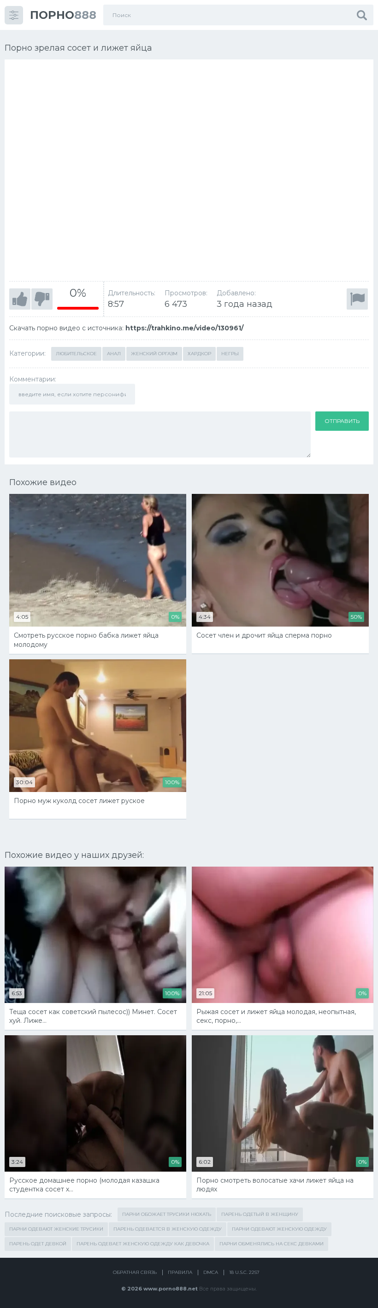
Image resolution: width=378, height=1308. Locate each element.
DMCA (210, 1272)
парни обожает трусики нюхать (166, 1214)
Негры (230, 354)
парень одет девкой (37, 1244)
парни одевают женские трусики (56, 1229)
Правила (180, 1272)
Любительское (76, 354)
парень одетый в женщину (259, 1214)
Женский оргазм (154, 354)
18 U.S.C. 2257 (244, 1272)
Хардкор (199, 354)
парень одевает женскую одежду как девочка (143, 1244)
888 (63, 15)
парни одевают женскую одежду (279, 1229)
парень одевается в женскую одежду (167, 1229)
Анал (114, 354)
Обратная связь (135, 1272)
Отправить (342, 420)
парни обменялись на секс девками (271, 1244)
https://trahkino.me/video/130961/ (184, 328)
